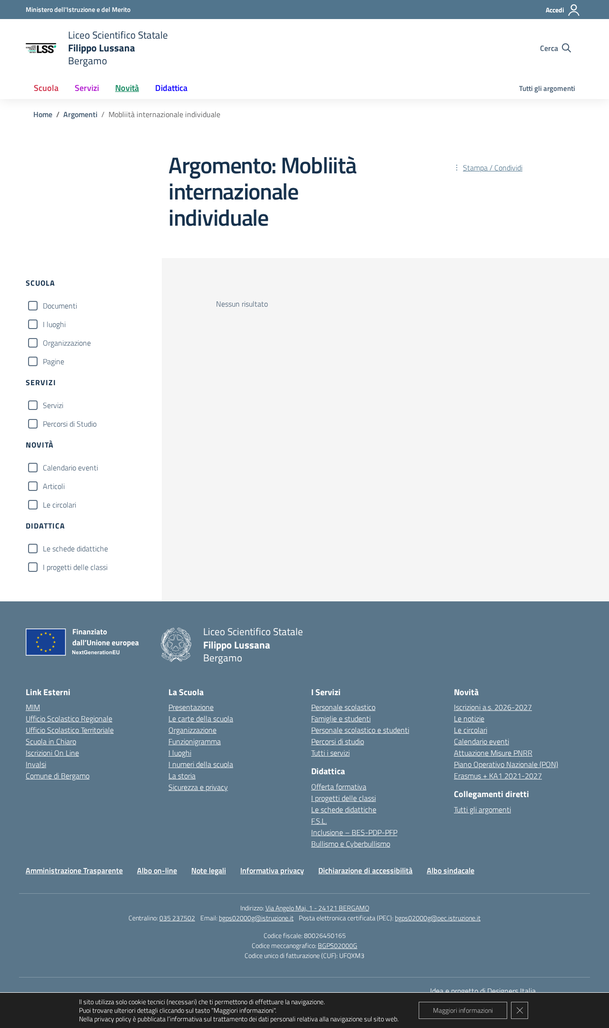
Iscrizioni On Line (52, 753)
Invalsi (36, 764)
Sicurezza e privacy (198, 787)
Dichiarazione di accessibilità (365, 870)
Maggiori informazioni (463, 1010)
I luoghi (54, 324)
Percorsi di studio (337, 741)
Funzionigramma (194, 741)
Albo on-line (157, 870)
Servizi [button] (87, 87)
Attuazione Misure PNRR (493, 753)
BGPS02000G (337, 945)
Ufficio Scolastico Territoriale (70, 730)
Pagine (53, 361)
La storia (182, 775)
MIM (33, 707)
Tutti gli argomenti (547, 88)
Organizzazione (67, 343)
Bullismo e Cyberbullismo (350, 843)
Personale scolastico (343, 707)
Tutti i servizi (330, 753)
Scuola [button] (46, 87)
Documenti (60, 305)
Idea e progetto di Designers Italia (483, 991)
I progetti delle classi (75, 567)
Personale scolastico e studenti (360, 730)
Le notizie (469, 718)
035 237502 (177, 918)
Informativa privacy (272, 870)
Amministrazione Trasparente (74, 870)
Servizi (53, 405)
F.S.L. (319, 821)
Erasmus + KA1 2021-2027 (498, 775)
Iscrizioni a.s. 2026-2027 (493, 707)
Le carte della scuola (200, 718)
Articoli (54, 486)
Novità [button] (127, 87)
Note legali (208, 870)
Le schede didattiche (75, 548)
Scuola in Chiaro (51, 741)
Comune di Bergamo (57, 775)
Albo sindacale (450, 870)
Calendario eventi (70, 467)
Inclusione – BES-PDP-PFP (354, 832)
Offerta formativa (338, 786)
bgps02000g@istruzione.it (256, 918)
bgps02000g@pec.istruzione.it (438, 918)
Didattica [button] (171, 87)
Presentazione (191, 707)
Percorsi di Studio (70, 423)
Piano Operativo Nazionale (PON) (506, 764)
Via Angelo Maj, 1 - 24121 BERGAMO (317, 908)
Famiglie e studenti (341, 718)
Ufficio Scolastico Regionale (69, 718)
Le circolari (59, 504)
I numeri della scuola (200, 764)
